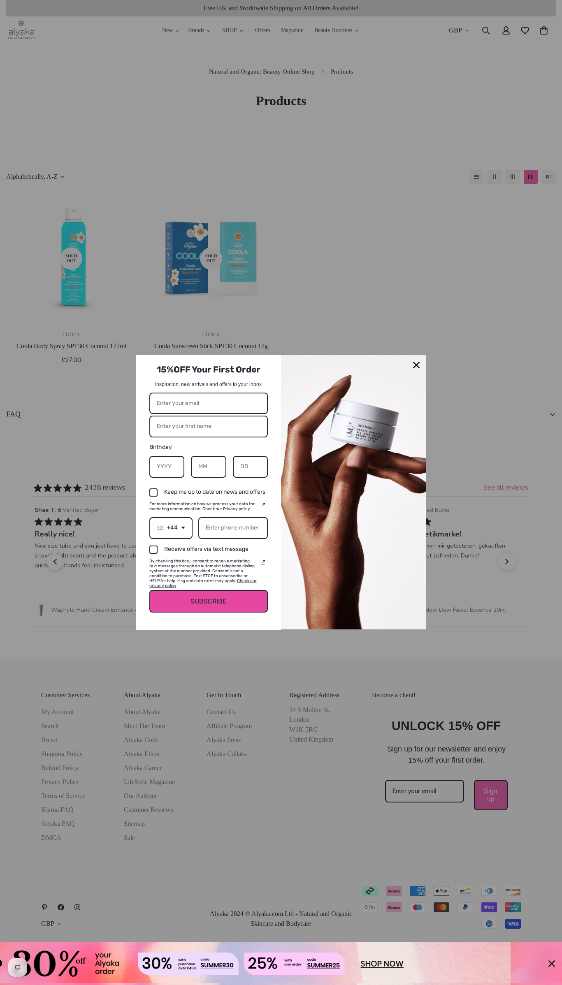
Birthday (160, 447)
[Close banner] (552, 963)
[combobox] (171, 528)
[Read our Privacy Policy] (263, 505)
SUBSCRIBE (208, 601)
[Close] (416, 365)
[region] (281, 963)
